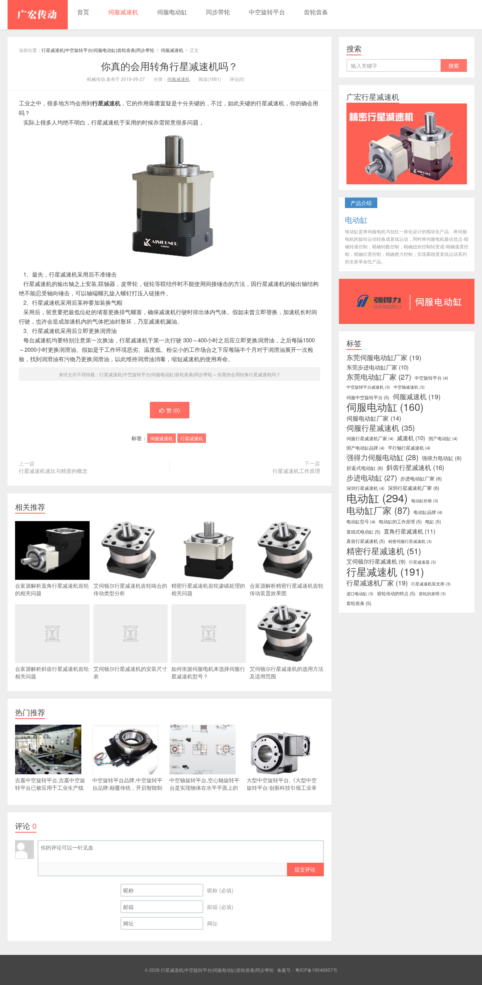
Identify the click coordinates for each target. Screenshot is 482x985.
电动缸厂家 (378, 510)
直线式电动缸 (363, 531)
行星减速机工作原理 (296, 470)
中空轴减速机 (409, 387)
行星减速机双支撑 (431, 584)
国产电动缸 (443, 438)
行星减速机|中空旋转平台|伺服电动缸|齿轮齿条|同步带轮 (38, 14)
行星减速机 (191, 438)
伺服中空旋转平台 (367, 397)
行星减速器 (422, 562)
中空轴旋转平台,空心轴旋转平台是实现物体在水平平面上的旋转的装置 (204, 787)
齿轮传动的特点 (396, 593)
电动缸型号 (360, 521)
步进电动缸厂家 (421, 478)
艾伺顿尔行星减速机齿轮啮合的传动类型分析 (130, 589)
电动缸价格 (424, 500)
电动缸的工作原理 (400, 521)
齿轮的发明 (432, 593)
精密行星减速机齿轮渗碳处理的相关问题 (208, 589)
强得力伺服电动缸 (382, 457)
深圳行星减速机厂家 (413, 487)
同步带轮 (218, 12)
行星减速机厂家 (377, 583)
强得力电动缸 (442, 458)
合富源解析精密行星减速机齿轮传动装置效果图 (286, 589)
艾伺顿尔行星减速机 (376, 561)
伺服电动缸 (172, 12)
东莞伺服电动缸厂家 (383, 357)
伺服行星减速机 (380, 428)
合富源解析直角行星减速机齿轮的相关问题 (52, 589)
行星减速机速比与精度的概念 (53, 470)
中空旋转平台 (267, 12)
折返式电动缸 (364, 467)
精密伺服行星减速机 (410, 541)
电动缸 (377, 497)
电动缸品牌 (427, 512)
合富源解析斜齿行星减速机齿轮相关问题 (52, 672)
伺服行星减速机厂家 (370, 438)
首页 (83, 12)
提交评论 (305, 869)
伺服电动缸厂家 (373, 418)
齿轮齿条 (316, 12)
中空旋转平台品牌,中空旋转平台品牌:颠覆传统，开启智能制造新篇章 (127, 787)
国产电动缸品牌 (365, 448)
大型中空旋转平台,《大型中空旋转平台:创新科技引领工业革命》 (282, 787)
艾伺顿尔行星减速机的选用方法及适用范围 (286, 672)
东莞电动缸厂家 (378, 376)
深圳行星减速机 (365, 488)
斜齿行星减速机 (415, 467)
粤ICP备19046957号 (316, 970)
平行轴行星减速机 (409, 448)
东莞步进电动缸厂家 (377, 367)
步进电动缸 (371, 477)
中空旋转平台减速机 (368, 387)
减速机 (411, 438)
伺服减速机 (123, 12)
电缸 (433, 521)
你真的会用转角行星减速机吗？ (169, 66)
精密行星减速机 (383, 551)
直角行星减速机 (409, 531)
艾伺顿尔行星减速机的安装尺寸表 (130, 672)
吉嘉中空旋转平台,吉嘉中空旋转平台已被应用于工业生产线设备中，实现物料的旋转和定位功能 (50, 791)
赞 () (173, 410)
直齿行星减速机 (365, 541)
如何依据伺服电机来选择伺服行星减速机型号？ (208, 672)
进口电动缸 (360, 593)
